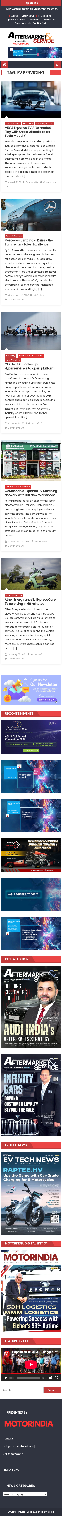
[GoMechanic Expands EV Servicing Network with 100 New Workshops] (31, 460)
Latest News (28, 15)
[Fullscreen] (56, 1378)
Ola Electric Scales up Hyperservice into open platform (30, 366)
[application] (31, 1364)
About (14, 15)
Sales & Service (14, 236)
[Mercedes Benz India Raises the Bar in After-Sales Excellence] (31, 214)
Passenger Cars (44, 123)
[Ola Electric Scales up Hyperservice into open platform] (31, 331)
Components (13, 123)
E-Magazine (44, 15)
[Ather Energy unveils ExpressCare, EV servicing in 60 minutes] (31, 574)
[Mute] (51, 1378)
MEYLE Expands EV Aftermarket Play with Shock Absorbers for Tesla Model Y (28, 131)
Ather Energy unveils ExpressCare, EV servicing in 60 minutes (30, 601)
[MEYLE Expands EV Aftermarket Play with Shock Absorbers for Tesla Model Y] (31, 99)
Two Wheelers (13, 360)
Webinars (35, 19)
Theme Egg (47, 1511)
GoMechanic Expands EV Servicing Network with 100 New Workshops (31, 493)
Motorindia (32, 182)
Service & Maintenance (31, 355)
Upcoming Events (16, 19)
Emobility (28, 123)
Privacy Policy (11, 1469)
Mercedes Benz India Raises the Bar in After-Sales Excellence (29, 242)
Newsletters (50, 19)
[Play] (5, 1378)
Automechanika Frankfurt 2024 (31, 23)
